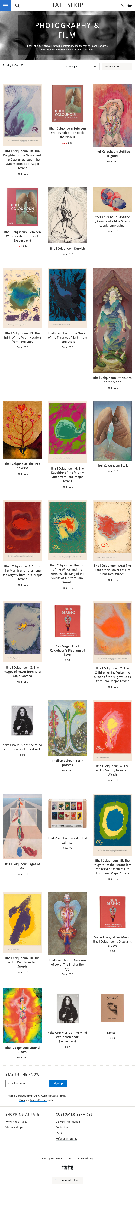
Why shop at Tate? (16, 1122)
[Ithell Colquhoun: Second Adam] (22, 1016)
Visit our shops (14, 1127)
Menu (5, 5)
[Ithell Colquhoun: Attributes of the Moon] (112, 321)
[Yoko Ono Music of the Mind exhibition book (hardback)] (22, 720)
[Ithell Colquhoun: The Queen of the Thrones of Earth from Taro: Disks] (67, 298)
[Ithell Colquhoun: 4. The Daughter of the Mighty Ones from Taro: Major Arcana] (67, 433)
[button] (17, 6)
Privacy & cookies (52, 1158)
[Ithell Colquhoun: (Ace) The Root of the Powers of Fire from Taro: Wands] (112, 531)
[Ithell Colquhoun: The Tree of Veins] (22, 430)
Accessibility (85, 1158)
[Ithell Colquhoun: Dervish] (67, 216)
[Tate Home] (67, 1167)
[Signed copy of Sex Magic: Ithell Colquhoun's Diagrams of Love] (112, 912)
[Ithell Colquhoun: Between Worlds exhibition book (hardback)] (67, 104)
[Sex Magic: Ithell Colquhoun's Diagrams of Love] (67, 621)
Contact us (62, 1127)
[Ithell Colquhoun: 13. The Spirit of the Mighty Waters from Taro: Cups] (22, 298)
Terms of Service (38, 1099)
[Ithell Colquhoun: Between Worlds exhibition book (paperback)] (22, 207)
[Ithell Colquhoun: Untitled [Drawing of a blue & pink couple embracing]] (112, 200)
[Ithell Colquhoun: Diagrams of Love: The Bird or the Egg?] (67, 924)
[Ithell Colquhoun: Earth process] (67, 728)
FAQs (59, 1133)
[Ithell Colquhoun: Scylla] (112, 431)
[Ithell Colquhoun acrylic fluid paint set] (67, 814)
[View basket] (129, 6)
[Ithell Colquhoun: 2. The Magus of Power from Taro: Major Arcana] (22, 632)
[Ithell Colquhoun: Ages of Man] (22, 827)
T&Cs (70, 1158)
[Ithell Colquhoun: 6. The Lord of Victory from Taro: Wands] (112, 731)
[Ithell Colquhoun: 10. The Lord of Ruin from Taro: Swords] (22, 923)
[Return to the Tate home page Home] (67, 5)
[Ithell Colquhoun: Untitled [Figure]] (112, 116)
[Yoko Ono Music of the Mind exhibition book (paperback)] (67, 1008)
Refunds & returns (66, 1138)
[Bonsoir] (112, 1008)
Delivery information (68, 1122)
